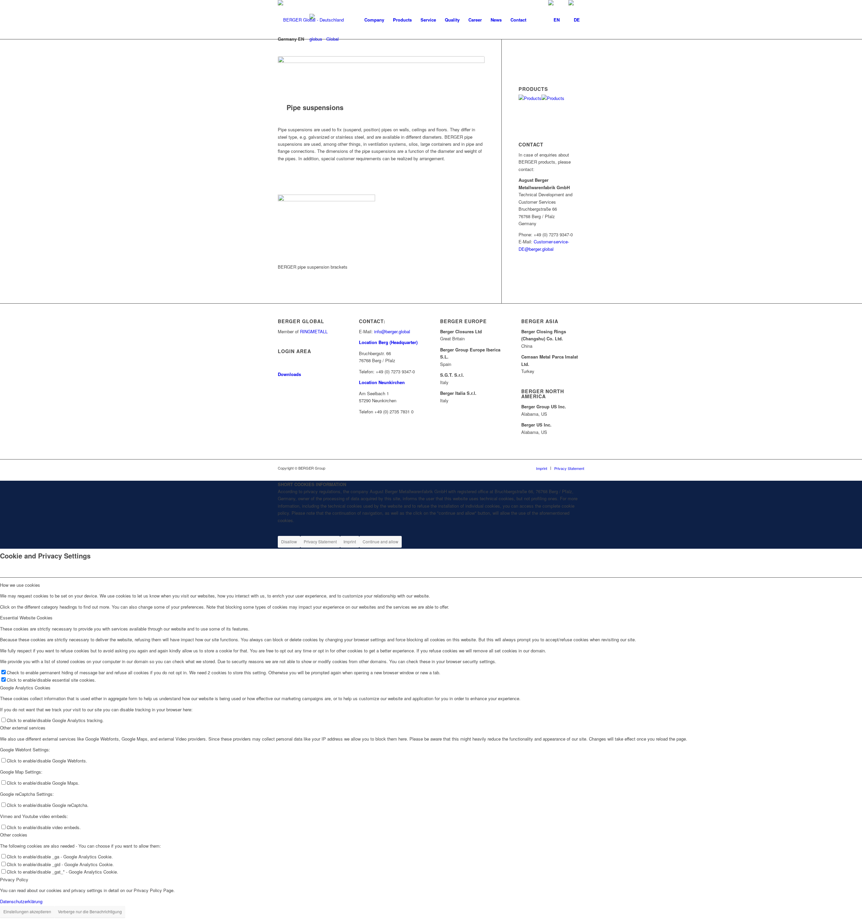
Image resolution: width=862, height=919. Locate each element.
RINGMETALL (314, 331)
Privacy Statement (320, 541)
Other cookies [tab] (13, 834)
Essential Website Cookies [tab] (26, 617)
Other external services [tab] (22, 727)
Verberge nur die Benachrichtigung (90, 911)
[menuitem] (374, 20)
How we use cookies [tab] (20, 585)
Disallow (289, 541)
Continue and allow (380, 541)
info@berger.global (392, 331)
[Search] (525, 20)
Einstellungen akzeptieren (27, 911)
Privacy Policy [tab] (14, 879)
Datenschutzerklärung (21, 901)
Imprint (349, 541)
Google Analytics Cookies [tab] (25, 687)
